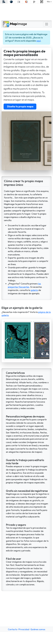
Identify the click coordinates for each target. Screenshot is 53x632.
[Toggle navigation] (46, 24)
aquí (38, 40)
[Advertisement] (26, 12)
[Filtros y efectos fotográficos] (11, 1)
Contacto (12, 629)
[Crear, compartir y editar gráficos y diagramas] (26, 1)
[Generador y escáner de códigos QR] (41, 1)
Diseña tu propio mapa (20, 106)
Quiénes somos (37, 629)
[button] (17, 357)
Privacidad (23, 629)
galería (34, 290)
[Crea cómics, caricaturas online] (34, 1)
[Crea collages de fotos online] (3, 1)
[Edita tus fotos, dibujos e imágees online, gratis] (19, 1)
